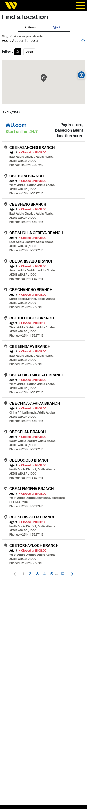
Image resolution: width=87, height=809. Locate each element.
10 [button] (62, 574)
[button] (70, 574)
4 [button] (44, 574)
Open (29, 51)
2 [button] (30, 574)
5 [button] (51, 574)
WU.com (16, 125)
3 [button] (37, 574)
